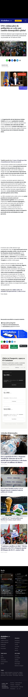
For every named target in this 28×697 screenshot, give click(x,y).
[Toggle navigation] (25, 20)
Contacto (3, 646)
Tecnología (15, 675)
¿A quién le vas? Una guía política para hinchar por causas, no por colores (12, 519)
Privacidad (3, 648)
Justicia (2, 673)
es (17, 688)
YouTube (23, 346)
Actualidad (17, 657)
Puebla (18, 40)
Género (10, 673)
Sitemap (21, 686)
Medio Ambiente (9, 672)
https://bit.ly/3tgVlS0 (9, 323)
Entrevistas (17, 661)
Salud (6, 673)
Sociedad (20, 673)
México (13, 40)
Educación (3, 675)
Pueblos (20, 672)
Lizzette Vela (5, 65)
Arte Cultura (9, 675)
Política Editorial (4, 642)
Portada (17, 655)
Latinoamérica (4, 661)
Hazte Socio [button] (18, 20)
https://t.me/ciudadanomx (11, 324)
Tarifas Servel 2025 (14, 686)
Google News (5, 346)
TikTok (16, 648)
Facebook (17, 640)
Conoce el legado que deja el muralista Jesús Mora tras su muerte (14, 161)
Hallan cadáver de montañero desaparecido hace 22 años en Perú (13, 290)
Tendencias (8, 40)
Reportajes (17, 663)
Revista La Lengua (19, 665)
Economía (15, 672)
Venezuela (3, 659)
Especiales (14, 673)
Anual (23, 367)
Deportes (21, 675)
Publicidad (3, 644)
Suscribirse (14, 384)
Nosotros (12, 682)
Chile (2, 655)
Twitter (16, 644)
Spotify (16, 650)
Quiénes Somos (4, 640)
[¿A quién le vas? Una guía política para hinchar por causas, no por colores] (14, 506)
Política (2, 672)
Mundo (2, 40)
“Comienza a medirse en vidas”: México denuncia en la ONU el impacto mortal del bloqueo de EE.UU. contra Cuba (14, 548)
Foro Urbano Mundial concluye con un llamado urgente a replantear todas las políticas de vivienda (12, 490)
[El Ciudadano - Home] (6, 21)
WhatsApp (14, 347)
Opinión (16, 659)
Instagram (17, 642)
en (19, 688)
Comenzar (14, 401)
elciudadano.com (8, 326)
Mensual (17, 367)
